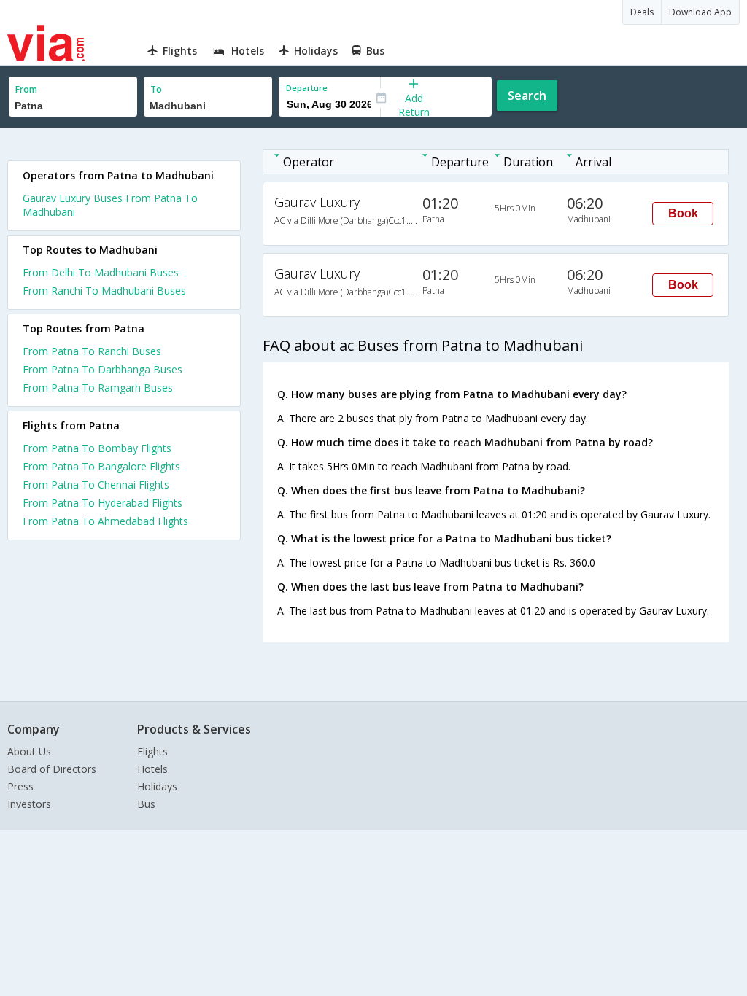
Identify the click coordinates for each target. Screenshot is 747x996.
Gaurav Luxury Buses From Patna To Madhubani (110, 205)
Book (683, 213)
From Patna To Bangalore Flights (101, 466)
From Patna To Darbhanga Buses (102, 369)
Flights (152, 751)
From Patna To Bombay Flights (97, 448)
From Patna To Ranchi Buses (92, 351)
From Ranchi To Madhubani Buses (104, 290)
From (26, 89)
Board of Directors (51, 769)
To (156, 89)
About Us (29, 751)
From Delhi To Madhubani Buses (101, 272)
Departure (307, 87)
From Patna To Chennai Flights (96, 484)
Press (20, 786)
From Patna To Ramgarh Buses (98, 387)
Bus (146, 804)
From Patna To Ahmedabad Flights (105, 521)
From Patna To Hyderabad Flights (102, 503)
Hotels (152, 769)
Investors (29, 804)
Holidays (157, 786)
